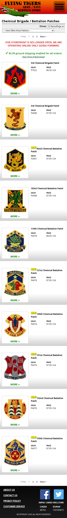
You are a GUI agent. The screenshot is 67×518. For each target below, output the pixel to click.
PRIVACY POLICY (12, 500)
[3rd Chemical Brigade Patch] (33, 79)
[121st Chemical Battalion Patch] (33, 285)
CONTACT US (10, 495)
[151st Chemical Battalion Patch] (33, 370)
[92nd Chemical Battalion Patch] (33, 163)
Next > (43, 36)
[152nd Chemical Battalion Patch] (33, 411)
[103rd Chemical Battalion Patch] (33, 203)
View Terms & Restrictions (33, 57)
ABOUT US (9, 489)
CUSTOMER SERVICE (14, 506)
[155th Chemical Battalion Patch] (33, 454)
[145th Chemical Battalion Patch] (33, 328)
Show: (43, 26)
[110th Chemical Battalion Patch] (33, 243)
